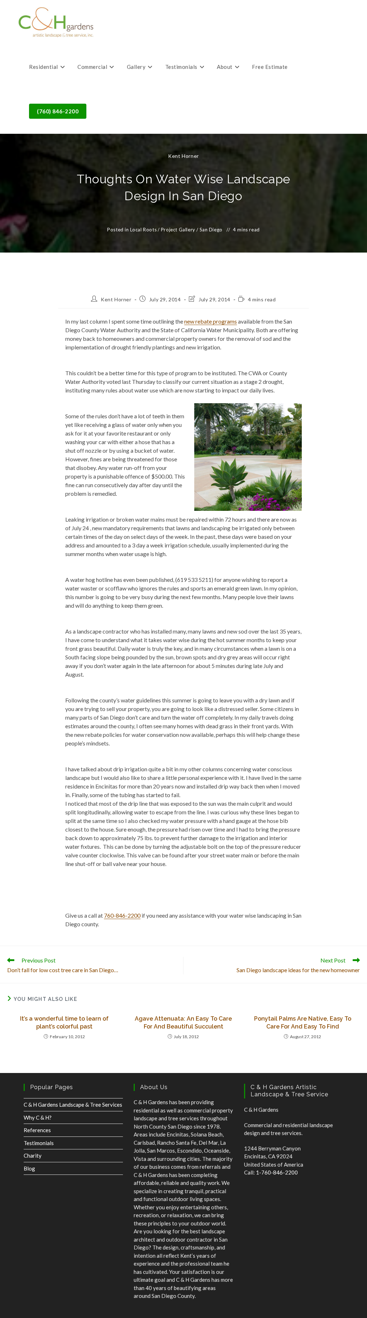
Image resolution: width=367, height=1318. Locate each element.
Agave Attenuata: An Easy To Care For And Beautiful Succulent (183, 1022)
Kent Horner (183, 156)
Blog (29, 1168)
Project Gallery (178, 229)
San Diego (211, 229)
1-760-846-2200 (277, 1172)
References (37, 1130)
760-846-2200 (122, 915)
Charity (33, 1155)
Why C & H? (38, 1117)
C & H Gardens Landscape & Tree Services (73, 1104)
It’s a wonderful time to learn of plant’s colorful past (64, 1022)
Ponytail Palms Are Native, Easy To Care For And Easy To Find (302, 1022)
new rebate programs (210, 321)
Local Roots (143, 229)
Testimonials (39, 1143)
